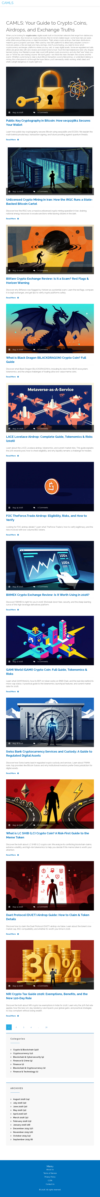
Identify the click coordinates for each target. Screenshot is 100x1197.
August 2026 (21, 1099)
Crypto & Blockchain (26, 1050)
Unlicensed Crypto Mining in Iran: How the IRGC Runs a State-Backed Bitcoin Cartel (49, 202)
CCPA (50, 1181)
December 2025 (23, 1128)
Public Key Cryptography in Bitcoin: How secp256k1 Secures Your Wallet (48, 122)
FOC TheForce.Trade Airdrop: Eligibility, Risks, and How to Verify (46, 518)
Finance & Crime (22, 1061)
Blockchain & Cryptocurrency (29, 1068)
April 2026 (20, 1114)
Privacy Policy (50, 1177)
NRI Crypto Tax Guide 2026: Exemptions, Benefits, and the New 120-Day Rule (47, 996)
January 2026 (21, 1125)
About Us (50, 1170)
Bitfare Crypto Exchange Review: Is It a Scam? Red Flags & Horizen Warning (47, 281)
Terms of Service (50, 1173)
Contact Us (50, 1184)
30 (46, 1027)
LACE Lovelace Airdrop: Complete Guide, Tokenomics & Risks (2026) (49, 439)
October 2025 (22, 1136)
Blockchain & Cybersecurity (28, 1057)
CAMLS (7, 3)
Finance (18, 1064)
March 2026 (20, 1117)
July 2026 (19, 1103)
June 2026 (20, 1106)
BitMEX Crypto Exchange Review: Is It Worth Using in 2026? (47, 595)
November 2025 (23, 1132)
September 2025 (23, 1139)
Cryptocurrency (23, 1053)
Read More (11, 140)
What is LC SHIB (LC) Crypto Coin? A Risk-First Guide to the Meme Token (47, 835)
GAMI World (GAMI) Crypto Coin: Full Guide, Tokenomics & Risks (46, 672)
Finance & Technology (25, 1072)
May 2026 (19, 1110)
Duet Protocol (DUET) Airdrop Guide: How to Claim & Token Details (47, 917)
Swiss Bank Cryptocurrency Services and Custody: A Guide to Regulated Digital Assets (49, 753)
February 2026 (22, 1121)
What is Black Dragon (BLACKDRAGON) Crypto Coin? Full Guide (46, 360)
